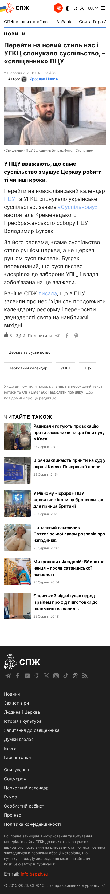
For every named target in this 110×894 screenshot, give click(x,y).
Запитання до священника (32, 730)
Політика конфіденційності (32, 824)
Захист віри (16, 703)
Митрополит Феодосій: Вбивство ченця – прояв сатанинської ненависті (69, 568)
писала (47, 293)
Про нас (12, 815)
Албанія (64, 21)
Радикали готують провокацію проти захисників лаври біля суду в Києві (69, 432)
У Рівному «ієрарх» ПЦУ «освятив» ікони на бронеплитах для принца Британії (68, 500)
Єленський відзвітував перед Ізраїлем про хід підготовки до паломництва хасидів (65, 602)
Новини (15, 34)
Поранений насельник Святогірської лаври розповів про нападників (69, 534)
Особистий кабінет (24, 806)
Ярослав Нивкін (44, 79)
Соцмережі (16, 778)
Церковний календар (26, 787)
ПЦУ (9, 199)
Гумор (10, 797)
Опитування (16, 769)
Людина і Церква (22, 712)
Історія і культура (22, 721)
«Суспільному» (78, 207)
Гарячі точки (17, 757)
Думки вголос (19, 739)
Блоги (10, 748)
